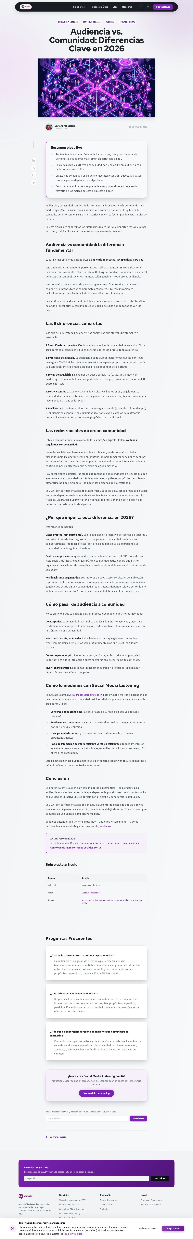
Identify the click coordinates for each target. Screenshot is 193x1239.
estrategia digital (127, 22)
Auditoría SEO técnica (69, 1204)
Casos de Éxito (100, 6)
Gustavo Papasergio (65, 126)
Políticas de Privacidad (151, 1204)
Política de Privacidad (71, 1234)
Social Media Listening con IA (85, 694)
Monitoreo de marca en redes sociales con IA (75, 847)
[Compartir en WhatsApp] (34, 175)
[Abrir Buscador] (148, 6)
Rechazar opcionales (148, 1228)
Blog (115, 6)
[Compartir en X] (34, 168)
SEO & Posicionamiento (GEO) (72, 1200)
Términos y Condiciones (151, 1200)
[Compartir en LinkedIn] (34, 160)
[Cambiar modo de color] (141, 6)
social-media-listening (68, 22)
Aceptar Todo (173, 1228)
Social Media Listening (69, 1214)
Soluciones (79, 6)
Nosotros (127, 6)
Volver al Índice (58, 1136)
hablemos (105, 826)
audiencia (110, 22)
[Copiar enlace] (34, 182)
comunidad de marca (92, 22)
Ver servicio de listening (96, 1093)
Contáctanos (163, 6)
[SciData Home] (26, 6)
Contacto (104, 1209)
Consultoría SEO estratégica (71, 1209)
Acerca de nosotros (108, 1200)
